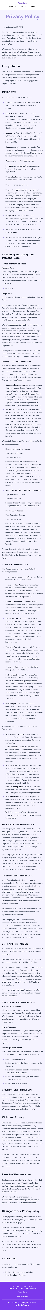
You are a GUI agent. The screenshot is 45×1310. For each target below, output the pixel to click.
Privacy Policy (19, 1289)
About (17, 6)
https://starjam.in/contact (15, 1275)
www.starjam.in (22, 1296)
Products (24, 6)
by (22, 1305)
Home (11, 6)
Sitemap (11, 1289)
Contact (33, 6)
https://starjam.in (12, 232)
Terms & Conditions (30, 1289)
